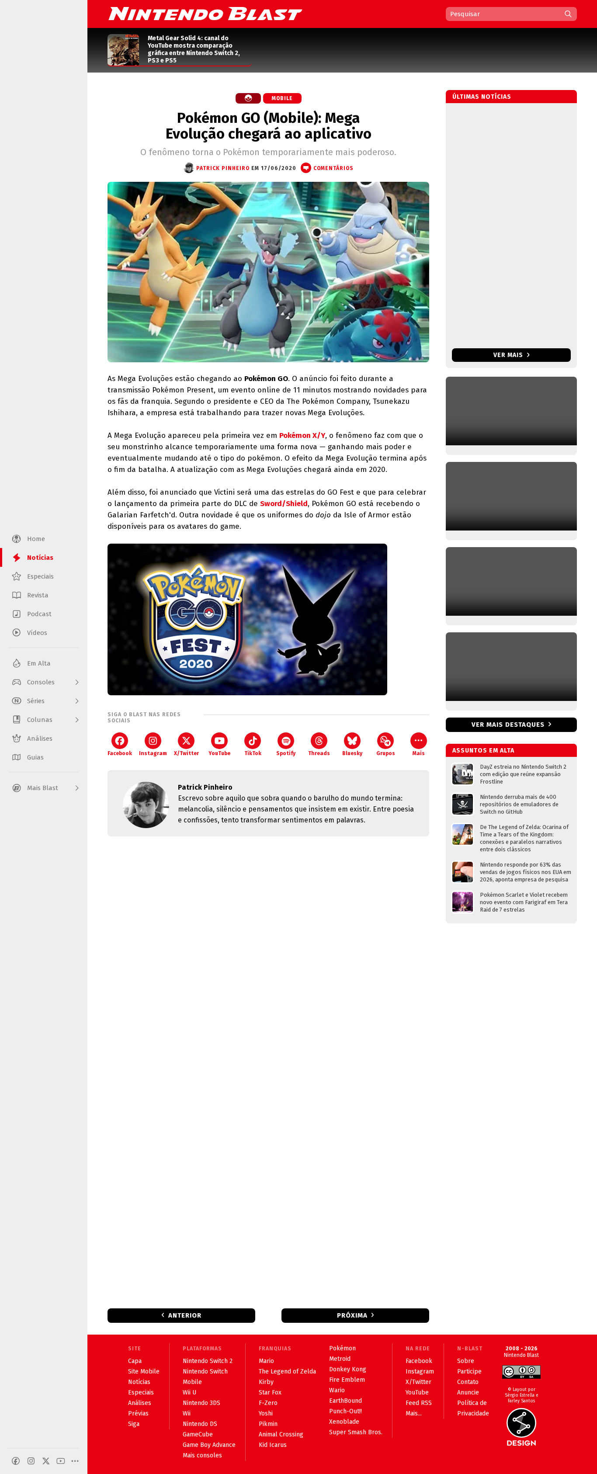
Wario (337, 1390)
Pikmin (268, 1424)
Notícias (139, 1382)
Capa (135, 1361)
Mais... (414, 1413)
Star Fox (270, 1392)
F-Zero (268, 1403)
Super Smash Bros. (355, 1432)
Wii (187, 1413)
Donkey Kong (347, 1369)
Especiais (141, 1392)
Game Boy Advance (209, 1445)
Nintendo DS (200, 1424)
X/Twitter (186, 753)
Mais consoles (202, 1455)
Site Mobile (144, 1371)
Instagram (153, 753)
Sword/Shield (284, 503)
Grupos (385, 753)
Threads (319, 753)
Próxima (352, 1315)
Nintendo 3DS (201, 1403)
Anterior (184, 1315)
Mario (266, 1361)
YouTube (219, 753)
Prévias (138, 1413)
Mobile (282, 98)
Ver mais (509, 355)
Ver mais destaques (508, 724)
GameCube (198, 1434)
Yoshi (266, 1413)
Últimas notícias (481, 97)
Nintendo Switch (205, 1371)
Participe (469, 1371)
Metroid (340, 1359)
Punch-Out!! (345, 1411)
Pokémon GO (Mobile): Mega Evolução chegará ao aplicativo (268, 126)
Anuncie (468, 1392)
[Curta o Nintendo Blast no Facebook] (16, 1461)
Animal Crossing (281, 1434)
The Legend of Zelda (287, 1371)
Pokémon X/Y (302, 435)
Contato (468, 1382)
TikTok (252, 753)
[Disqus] (268, 959)
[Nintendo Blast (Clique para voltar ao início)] (205, 13)
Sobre (465, 1361)
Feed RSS (419, 1403)
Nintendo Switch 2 (208, 1361)
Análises (139, 1403)
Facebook (120, 753)
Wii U (189, 1392)
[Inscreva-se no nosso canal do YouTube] (60, 1461)
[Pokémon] (248, 98)
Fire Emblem (347, 1380)
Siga (133, 1424)
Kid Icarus (273, 1445)
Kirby (266, 1382)
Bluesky (352, 753)
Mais (419, 753)
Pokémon (342, 1348)
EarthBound (345, 1401)
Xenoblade (344, 1421)
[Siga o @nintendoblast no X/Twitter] (45, 1461)
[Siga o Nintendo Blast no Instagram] (31, 1461)
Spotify (285, 753)
